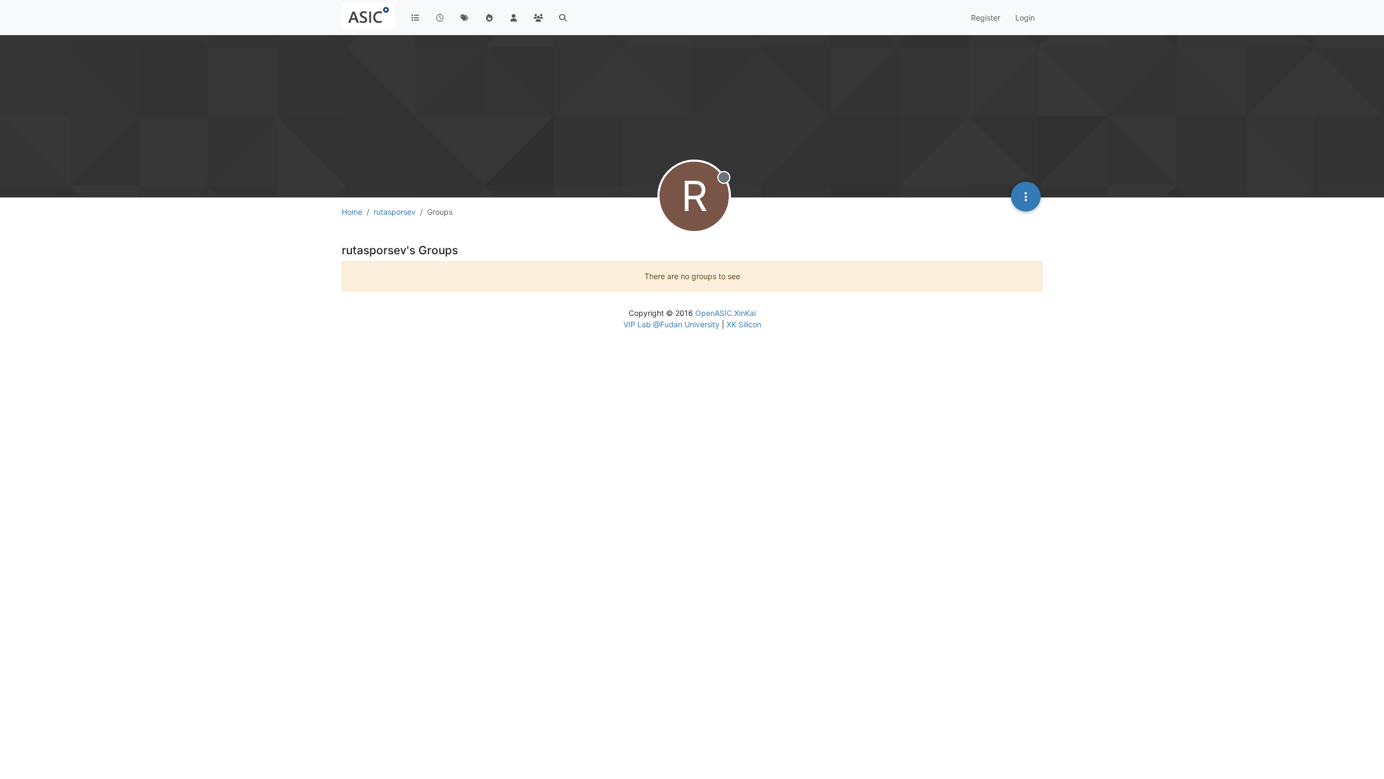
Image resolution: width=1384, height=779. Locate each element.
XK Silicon (744, 324)
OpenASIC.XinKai (725, 313)
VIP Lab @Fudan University (671, 324)
